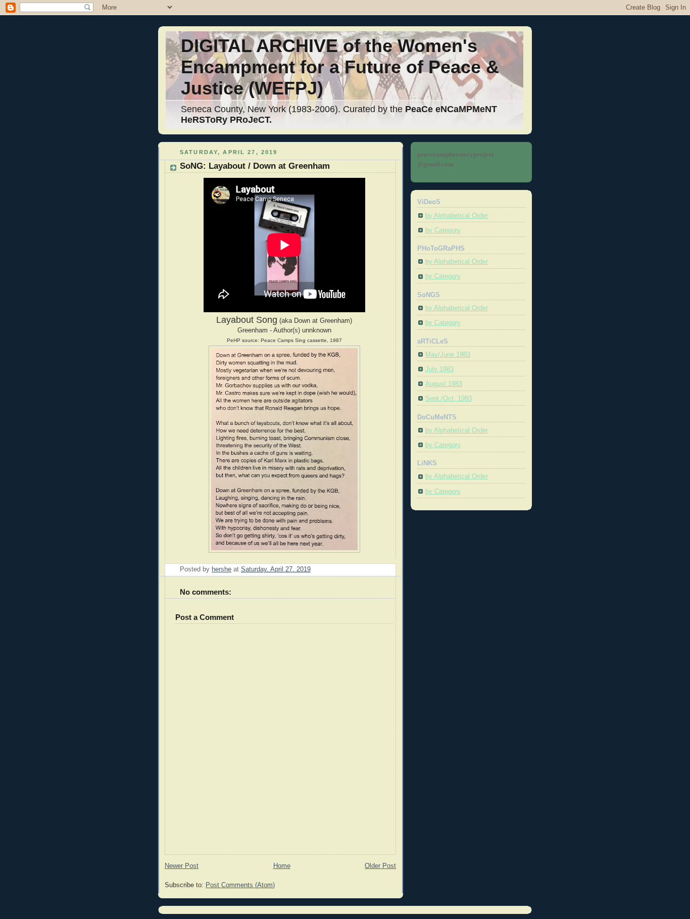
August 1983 (443, 384)
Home (281, 865)
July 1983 (439, 369)
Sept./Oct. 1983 (448, 398)
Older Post (380, 865)
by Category (443, 230)
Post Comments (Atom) (240, 885)
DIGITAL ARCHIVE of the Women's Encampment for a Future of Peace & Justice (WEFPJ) (340, 67)
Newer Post (182, 865)
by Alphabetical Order (456, 215)
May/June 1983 (447, 354)
